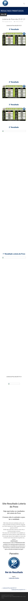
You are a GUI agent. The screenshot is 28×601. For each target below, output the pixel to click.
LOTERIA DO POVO (19, 21)
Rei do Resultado (14, 572)
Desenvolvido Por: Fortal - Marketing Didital (10, 596)
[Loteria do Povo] (4, 3)
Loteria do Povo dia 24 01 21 (8, 588)
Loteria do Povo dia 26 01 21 (19, 589)
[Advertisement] (14, 61)
